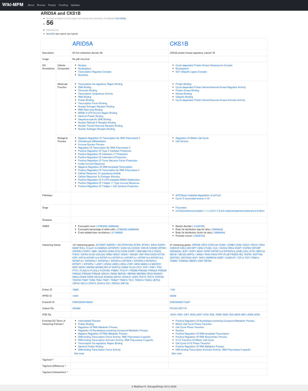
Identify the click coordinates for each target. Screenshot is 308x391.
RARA (114, 273)
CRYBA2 (76, 251)
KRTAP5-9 (229, 251)
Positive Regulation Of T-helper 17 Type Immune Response (108, 183)
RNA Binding (84, 96)
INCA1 (200, 251)
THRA (92, 280)
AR (119, 244)
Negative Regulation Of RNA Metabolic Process (102, 333)
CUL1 (216, 248)
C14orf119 (91, 248)
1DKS (180, 314)
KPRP (207, 251)
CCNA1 (222, 244)
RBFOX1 (122, 273)
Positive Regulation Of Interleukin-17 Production (103, 154)
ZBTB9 (207, 260)
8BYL (244, 314)
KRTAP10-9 (217, 251)
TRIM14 (255, 257)
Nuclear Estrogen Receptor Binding (96, 106)
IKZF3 (192, 251)
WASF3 (193, 260)
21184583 (117, 232)
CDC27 (246, 244)
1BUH (173, 314)
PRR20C (76, 273)
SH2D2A (108, 276)
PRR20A (152, 270)
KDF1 (75, 257)
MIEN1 (82, 267)
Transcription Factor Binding (92, 103)
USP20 (76, 283)
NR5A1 (200, 254)
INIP (141, 254)
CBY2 (204, 244)
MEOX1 (174, 254)
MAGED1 (156, 264)
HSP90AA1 (176, 251)
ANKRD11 (111, 244)
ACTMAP (101, 244)
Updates (75, 5)
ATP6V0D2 (127, 244)
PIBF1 (153, 267)
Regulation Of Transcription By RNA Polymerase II (104, 147)
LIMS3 (115, 264)
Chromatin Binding (87, 90)
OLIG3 (132, 267)
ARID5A (82, 43)
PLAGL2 (94, 270)
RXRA (90, 276)
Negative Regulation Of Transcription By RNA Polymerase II (109, 138)
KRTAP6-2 (139, 260)
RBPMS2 (141, 273)
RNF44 (75, 276)
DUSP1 (238, 248)
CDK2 (262, 244)
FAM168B (142, 251)
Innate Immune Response (91, 163)
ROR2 (83, 276)
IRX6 (147, 254)
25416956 (120, 18)
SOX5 (135, 276)
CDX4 (183, 248)
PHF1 (146, 267)
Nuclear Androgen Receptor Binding (96, 129)
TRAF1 (106, 280)
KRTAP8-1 (89, 264)
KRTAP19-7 (78, 260)
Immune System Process (91, 144)
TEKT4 (150, 276)
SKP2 (202, 257)
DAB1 (95, 251)
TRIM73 (123, 280)
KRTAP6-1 (127, 260)
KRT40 (82, 257)
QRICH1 (105, 273)
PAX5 (208, 254)
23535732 (199, 235)
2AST (199, 314)
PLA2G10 (85, 270)
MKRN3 (91, 267)
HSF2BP (256, 248)
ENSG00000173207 (180, 302)
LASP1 (99, 264)
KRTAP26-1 (104, 260)
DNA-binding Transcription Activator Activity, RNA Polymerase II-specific (115, 340)
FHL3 (150, 251)
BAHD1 (162, 244)
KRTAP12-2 (106, 257)
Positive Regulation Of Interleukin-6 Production (102, 157)
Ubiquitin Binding (184, 96)
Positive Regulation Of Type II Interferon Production (104, 150)
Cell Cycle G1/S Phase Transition (193, 343)
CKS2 (200, 248)
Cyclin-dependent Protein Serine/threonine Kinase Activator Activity (210, 100)
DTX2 (118, 251)
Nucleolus (83, 74)
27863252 (102, 226)
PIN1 (159, 267)
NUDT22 (116, 267)
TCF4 (247, 257)
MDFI (75, 267)
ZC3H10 (101, 283)
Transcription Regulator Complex (95, 71)
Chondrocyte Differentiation (92, 141)
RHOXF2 (158, 273)
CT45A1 (208, 248)
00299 (173, 295)
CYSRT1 (86, 251)
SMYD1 (118, 276)
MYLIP (107, 267)
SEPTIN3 (258, 254)
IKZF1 (185, 251)
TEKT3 (142, 276)
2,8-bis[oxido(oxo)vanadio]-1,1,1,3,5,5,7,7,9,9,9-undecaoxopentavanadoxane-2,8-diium (220, 210)
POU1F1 (124, 270)
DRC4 (231, 248)
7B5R (225, 314)
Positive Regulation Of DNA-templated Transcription (202, 333)
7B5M (218, 314)
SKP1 (195, 257)
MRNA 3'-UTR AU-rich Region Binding (97, 112)
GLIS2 (92, 254)
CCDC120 (125, 248)
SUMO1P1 (231, 257)
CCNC (238, 244)
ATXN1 (137, 244)
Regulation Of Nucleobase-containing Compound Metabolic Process (113, 330)
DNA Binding (84, 87)
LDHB (239, 251)
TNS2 (99, 280)
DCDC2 (223, 248)
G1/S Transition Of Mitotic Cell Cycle (195, 340)
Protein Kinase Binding (187, 90)
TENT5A (159, 276)
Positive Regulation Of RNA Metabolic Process (200, 346)
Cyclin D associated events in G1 (193, 198)
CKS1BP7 (191, 248)
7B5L (212, 314)
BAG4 (154, 244)
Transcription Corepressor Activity (95, 93)
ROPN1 (248, 254)
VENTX (92, 283)
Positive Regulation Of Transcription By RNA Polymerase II (108, 170)
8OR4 (257, 314)
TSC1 (131, 280)
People (52, 5)
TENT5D (76, 280)
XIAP (200, 260)
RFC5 (150, 273)
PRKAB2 (142, 270)
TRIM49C (184, 260)
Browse (41, 5)
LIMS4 (122, 264)
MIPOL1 (191, 254)
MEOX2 (183, 254)
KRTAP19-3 (144, 257)
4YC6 (206, 314)
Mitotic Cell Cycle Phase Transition (194, 324)
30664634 (217, 229)
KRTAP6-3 (151, 260)
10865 (75, 289)
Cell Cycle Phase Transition (190, 327)
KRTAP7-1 (77, 264)
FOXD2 (157, 251)
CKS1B (179, 43)
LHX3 (245, 251)
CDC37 (254, 244)
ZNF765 (124, 283)
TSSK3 (148, 280)
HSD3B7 (133, 254)
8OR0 (250, 314)
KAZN (153, 254)
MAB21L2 (146, 264)
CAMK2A (102, 248)
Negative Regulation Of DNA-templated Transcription (105, 166)
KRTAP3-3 (116, 260)
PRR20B (162, 270)
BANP (75, 248)
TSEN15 (139, 280)
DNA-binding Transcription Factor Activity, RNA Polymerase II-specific (114, 336)
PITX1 (75, 270)
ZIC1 (108, 283)
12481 (75, 295)
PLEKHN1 (105, 270)
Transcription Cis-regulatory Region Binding (100, 84)
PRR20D (86, 273)
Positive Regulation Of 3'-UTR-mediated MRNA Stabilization (109, 179)
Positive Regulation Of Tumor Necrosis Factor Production (107, 160)
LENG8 (107, 264)
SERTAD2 (186, 257)
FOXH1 (76, 254)
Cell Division (182, 141)
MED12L (260, 251)
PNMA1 (115, 270)
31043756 (199, 226)
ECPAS (247, 248)
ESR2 (124, 251)
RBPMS (131, 273)
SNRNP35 (211, 257)
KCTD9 (161, 254)
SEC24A (98, 276)
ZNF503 (116, 283)
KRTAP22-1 (91, 260)
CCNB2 (231, 244)
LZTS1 (252, 251)
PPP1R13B (224, 254)
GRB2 (109, 254)
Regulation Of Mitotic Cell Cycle (192, 138)
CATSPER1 (114, 248)
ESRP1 (132, 251)
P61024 (174, 308)
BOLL (82, 248)
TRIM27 (115, 280)
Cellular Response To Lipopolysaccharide (99, 173)
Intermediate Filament (89, 320)
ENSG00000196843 (82, 302)
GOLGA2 (100, 254)
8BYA (237, 314)
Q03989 (76, 308)
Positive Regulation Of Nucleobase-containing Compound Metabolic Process (215, 320)
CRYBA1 (162, 248)
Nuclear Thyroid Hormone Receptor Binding (100, 125)
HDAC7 (116, 254)
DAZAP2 (102, 251)
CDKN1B (174, 248)
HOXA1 (125, 254)
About (31, 5)
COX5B (153, 248)
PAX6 (214, 254)
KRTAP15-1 (131, 257)
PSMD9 (234, 254)
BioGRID (50, 33)
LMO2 (137, 264)
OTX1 (139, 267)
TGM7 (85, 280)
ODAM (124, 267)
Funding (63, 5)
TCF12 (240, 257)
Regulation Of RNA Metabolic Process (98, 327)
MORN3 (99, 267)
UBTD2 (156, 280)
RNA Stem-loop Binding (90, 109)
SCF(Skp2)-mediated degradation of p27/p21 (198, 195)
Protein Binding (86, 100)
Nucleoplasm (84, 68)
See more (79, 353)
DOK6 (111, 251)
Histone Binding (184, 93)
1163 (172, 289)
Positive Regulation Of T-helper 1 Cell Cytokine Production (108, 186)
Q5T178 (182, 308)
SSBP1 (221, 257)
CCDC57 (135, 248)
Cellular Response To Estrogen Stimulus (99, 176)
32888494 (113, 226)
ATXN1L (146, 244)
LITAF (130, 264)
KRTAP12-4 (118, 257)
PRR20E (96, 273)
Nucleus (82, 65)
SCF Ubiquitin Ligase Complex (191, 71)
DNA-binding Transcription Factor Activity (99, 349)
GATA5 (84, 254)
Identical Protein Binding (90, 116)
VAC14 (84, 283)
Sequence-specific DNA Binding (94, 119)
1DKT (186, 314)
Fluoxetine (181, 207)
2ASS (193, 314)
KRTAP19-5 (157, 257)
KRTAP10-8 (93, 257)
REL (241, 254)
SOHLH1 (126, 276)
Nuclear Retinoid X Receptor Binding (97, 122)
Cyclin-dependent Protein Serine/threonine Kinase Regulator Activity (211, 87)
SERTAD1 (175, 257)
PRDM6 (133, 270)
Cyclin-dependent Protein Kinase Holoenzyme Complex (204, 65)
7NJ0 (231, 314)
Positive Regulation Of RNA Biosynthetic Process (201, 336)
